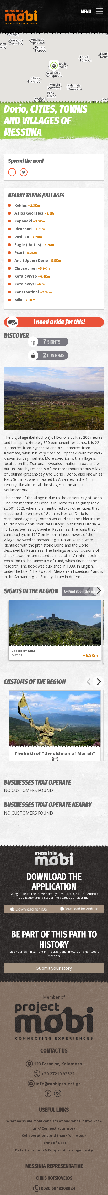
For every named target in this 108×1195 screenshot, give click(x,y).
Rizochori (29, 228)
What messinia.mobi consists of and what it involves (52, 1121)
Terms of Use (52, 1142)
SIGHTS (51, 342)
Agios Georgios (35, 213)
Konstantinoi (33, 291)
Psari (25, 252)
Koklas (27, 205)
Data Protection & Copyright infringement (53, 1150)
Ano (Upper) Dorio (37, 260)
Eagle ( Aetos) (34, 244)
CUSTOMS (53, 355)
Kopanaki (29, 220)
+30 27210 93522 (57, 1074)
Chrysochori (32, 268)
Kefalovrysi (31, 284)
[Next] (98, 590)
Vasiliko (28, 236)
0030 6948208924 (58, 1188)
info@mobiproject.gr (58, 1084)
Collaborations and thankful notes (53, 1135)
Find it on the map (83, 591)
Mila (24, 299)
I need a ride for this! (59, 322)
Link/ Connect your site (52, 1128)
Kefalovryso (32, 276)
